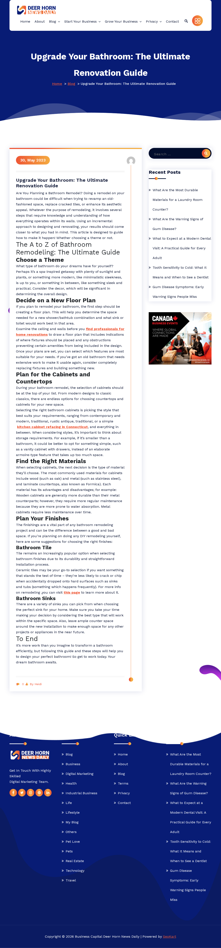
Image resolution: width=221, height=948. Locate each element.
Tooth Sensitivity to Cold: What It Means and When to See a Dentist (180, 272)
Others (71, 832)
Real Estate (75, 861)
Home (57, 84)
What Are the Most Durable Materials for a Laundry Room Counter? (177, 199)
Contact (124, 803)
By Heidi (36, 684)
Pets (69, 851)
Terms (123, 783)
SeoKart (169, 936)
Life (69, 803)
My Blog (72, 822)
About (123, 764)
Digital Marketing (79, 774)
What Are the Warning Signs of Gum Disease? (178, 224)
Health (71, 783)
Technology (75, 871)
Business (73, 764)
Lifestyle (73, 812)
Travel (71, 880)
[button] (186, 20)
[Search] (206, 153)
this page (72, 592)
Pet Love (73, 841)
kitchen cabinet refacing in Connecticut (52, 427)
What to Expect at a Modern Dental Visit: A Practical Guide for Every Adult (182, 248)
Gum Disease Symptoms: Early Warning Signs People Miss (178, 292)
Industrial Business (81, 793)
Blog (71, 84)
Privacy (124, 793)
